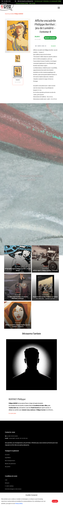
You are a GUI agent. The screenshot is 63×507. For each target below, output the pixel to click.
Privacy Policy (19, 503)
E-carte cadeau (9, 486)
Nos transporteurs (10, 460)
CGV (6, 480)
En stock (7, 454)
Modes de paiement (10, 463)
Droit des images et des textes (13, 489)
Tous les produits (14, 13)
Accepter (54, 501)
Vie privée (7, 466)
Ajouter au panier (50, 38)
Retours (7, 483)
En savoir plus (12, 413)
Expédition (8, 457)
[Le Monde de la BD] (7, 7)
